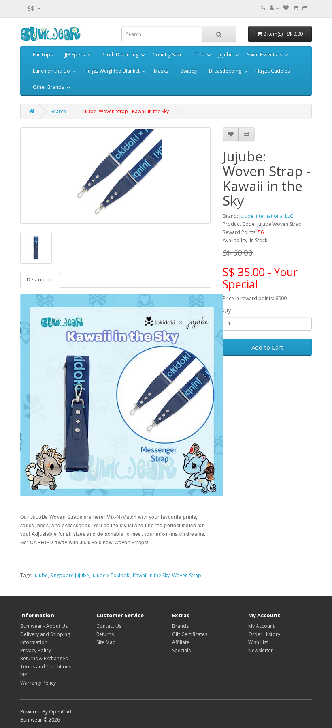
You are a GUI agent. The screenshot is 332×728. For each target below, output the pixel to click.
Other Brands (48, 87)
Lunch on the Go (51, 70)
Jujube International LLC (266, 216)
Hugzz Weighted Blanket (112, 70)
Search (58, 111)
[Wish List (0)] (286, 7)
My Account (261, 626)
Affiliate (180, 642)
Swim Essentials (264, 54)
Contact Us (108, 626)
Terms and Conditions (45, 666)
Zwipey (188, 70)
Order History (264, 634)
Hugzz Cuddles (272, 70)
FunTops (43, 54)
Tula (199, 54)
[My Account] (274, 7)
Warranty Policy (38, 682)
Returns (105, 634)
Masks (161, 70)
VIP (23, 674)
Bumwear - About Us (44, 626)
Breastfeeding (225, 70)
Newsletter (260, 650)
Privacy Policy (35, 650)
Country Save (168, 54)
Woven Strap (186, 575)
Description (40, 279)
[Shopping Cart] (295, 7)
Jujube (226, 54)
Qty (227, 310)
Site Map (106, 642)
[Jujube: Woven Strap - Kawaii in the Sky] (115, 175)
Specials (181, 650)
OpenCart (60, 711)
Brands (180, 626)
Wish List (258, 642)
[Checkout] (305, 7)
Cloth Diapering (120, 54)
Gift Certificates (189, 634)
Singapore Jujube (69, 575)
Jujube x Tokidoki (111, 575)
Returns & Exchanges (44, 658)
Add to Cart (267, 347)
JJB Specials (77, 54)
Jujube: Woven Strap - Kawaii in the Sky (125, 111)
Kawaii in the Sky (151, 575)
